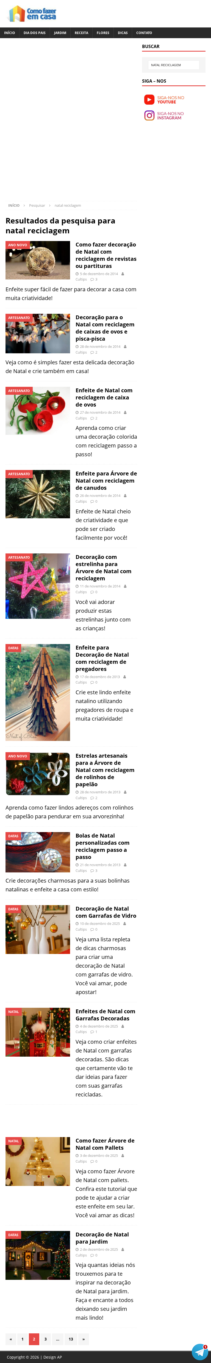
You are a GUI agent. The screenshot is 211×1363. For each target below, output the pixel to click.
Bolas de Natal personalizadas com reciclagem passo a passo (103, 846)
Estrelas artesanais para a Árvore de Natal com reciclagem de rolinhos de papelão (105, 770)
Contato (144, 32)
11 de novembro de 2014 (100, 586)
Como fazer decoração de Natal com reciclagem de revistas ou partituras (106, 255)
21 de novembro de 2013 (100, 864)
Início (9, 32)
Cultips (81, 279)
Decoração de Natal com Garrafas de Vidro (106, 912)
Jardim (60, 32)
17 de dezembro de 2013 (100, 676)
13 (71, 1339)
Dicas (123, 32)
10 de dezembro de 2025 (100, 923)
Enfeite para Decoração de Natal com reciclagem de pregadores (102, 658)
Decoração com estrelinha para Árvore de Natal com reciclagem (104, 567)
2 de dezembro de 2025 (99, 1249)
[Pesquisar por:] (173, 65)
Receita (81, 32)
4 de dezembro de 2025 (99, 1026)
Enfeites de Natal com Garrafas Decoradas (105, 1014)
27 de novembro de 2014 (100, 412)
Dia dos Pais (35, 32)
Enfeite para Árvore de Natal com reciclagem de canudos (106, 480)
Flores (103, 32)
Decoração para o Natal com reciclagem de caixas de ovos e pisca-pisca (105, 328)
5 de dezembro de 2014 (99, 273)
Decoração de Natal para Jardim (102, 1238)
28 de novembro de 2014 (100, 346)
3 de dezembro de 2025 (99, 1155)
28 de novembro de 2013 (100, 792)
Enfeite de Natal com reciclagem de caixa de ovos (104, 397)
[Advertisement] (51, 82)
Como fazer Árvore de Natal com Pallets (105, 1144)
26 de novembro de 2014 (100, 495)
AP (59, 1357)
